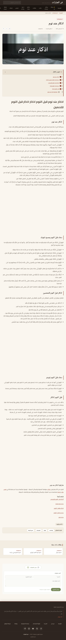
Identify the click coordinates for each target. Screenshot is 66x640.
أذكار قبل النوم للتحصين (57, 499)
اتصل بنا (45, 624)
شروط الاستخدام (36, 624)
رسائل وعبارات (46, 8)
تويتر (59, 492)
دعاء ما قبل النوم (59, 513)
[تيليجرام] (25, 628)
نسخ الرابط (30, 530)
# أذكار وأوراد (59, 524)
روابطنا (15, 624)
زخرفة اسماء (5, 8)
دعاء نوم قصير (59, 504)
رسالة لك (53, 8)
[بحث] (19, 2)
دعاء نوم (61, 517)
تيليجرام (38, 530)
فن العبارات (25, 634)
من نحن (52, 624)
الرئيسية (59, 8)
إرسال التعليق (56, 589)
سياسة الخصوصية (25, 624)
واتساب (51, 530)
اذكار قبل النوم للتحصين (53, 83)
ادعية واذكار (22, 8)
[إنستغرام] (29, 628)
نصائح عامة (28, 8)
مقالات (34, 8)
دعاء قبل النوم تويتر (54, 86)
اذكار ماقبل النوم (59, 508)
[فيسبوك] (41, 628)
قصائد (11, 8)
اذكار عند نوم (56, 77)
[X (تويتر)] (37, 628)
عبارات (49, 489)
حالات (40, 8)
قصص (16, 8)
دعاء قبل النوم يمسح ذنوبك (52, 80)
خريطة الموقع (7, 624)
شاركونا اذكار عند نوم (52, 92)
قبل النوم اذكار (55, 89)
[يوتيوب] (33, 628)
